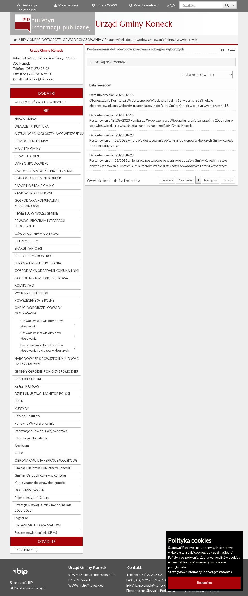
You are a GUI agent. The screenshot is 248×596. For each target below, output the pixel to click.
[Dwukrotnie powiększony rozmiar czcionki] (173, 5)
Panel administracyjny (29, 588)
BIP (23, 40)
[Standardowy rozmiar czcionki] (168, 5)
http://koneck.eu (91, 585)
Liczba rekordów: (195, 75)
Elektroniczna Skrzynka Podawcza (150, 591)
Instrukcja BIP (23, 583)
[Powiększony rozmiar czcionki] (171, 5)
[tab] (161, 62)
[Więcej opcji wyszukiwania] (234, 5)
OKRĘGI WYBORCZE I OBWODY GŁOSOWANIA (65, 40)
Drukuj (231, 49)
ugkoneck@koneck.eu (154, 585)
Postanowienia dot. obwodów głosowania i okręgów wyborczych (151, 40)
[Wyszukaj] (227, 5)
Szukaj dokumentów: (110, 62)
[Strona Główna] (52, 23)
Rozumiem (204, 583)
